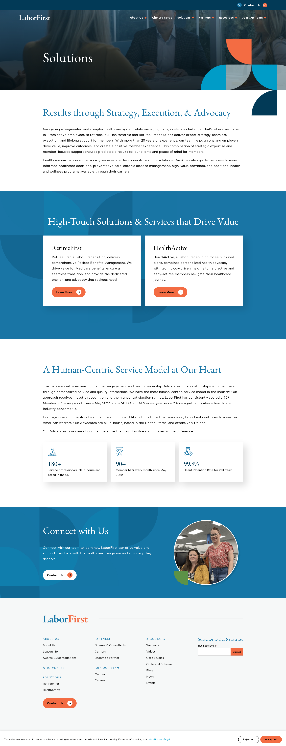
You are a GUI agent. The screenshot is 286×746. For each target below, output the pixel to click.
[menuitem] (255, 5)
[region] (143, 738)
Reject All (248, 739)
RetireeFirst (67, 247)
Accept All (271, 739)
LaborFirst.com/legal (159, 739)
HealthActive (171, 247)
